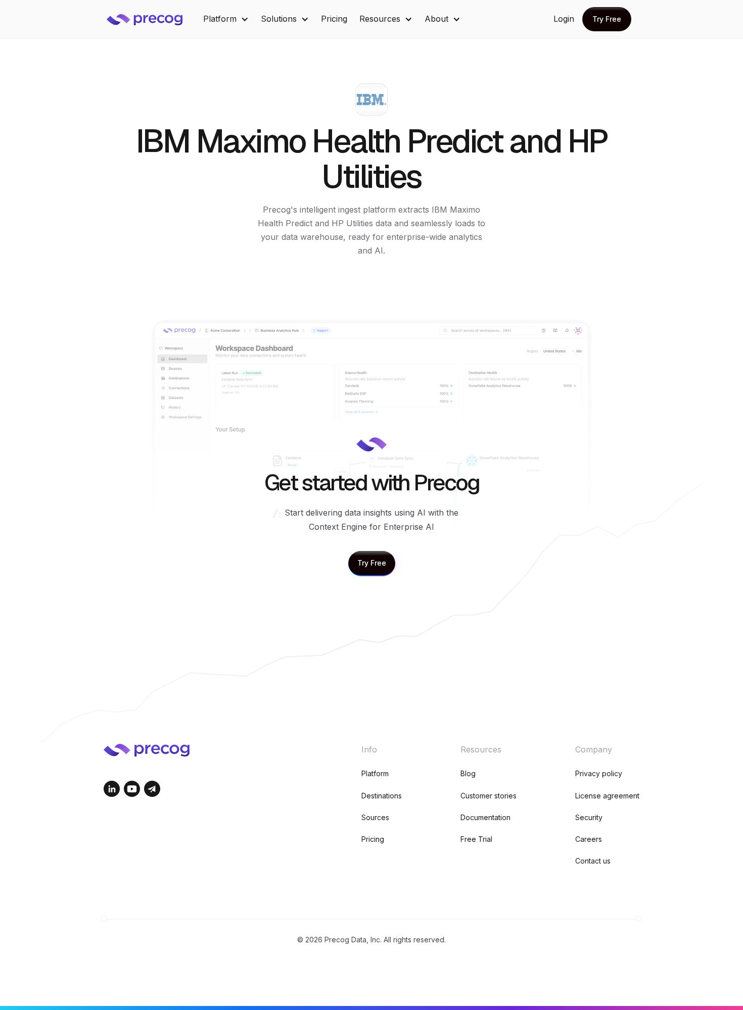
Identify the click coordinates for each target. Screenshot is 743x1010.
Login (563, 19)
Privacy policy (598, 773)
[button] (226, 19)
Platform (375, 773)
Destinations (381, 795)
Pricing (334, 19)
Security (588, 817)
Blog (468, 773)
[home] (152, 19)
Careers (588, 839)
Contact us (593, 860)
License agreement (607, 795)
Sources (375, 817)
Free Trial (476, 839)
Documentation (485, 817)
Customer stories (488, 795)
